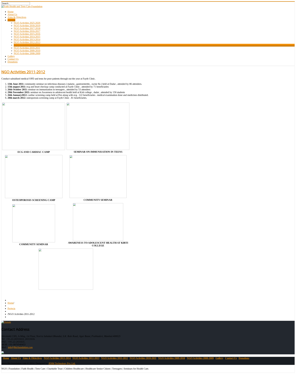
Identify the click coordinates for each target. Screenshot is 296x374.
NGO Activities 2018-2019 (27, 25)
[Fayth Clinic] (2, 353)
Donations (13, 61)
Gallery (11, 56)
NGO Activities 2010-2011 (27, 48)
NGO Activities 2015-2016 (27, 34)
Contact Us (13, 59)
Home (11, 11)
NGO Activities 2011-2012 (27, 45)
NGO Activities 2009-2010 (27, 50)
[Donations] (6, 322)
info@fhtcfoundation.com (20, 347)
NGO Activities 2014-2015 (27, 36)
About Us (12, 14)
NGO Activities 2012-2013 (27, 42)
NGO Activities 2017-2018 (27, 28)
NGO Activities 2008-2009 (27, 53)
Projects (11, 20)
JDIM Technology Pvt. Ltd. (62, 363)
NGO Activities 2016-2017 (27, 31)
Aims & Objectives (17, 17)
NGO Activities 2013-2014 (27, 39)
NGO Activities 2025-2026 (27, 22)
